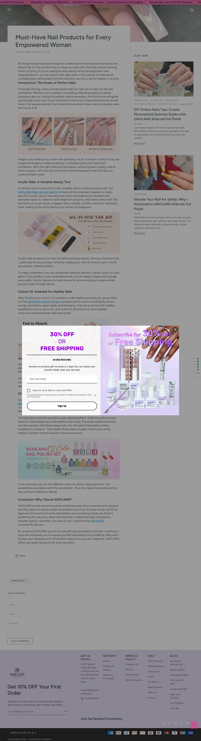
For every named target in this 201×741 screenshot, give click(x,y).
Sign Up (62, 405)
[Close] (175, 329)
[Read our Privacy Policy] (95, 395)
